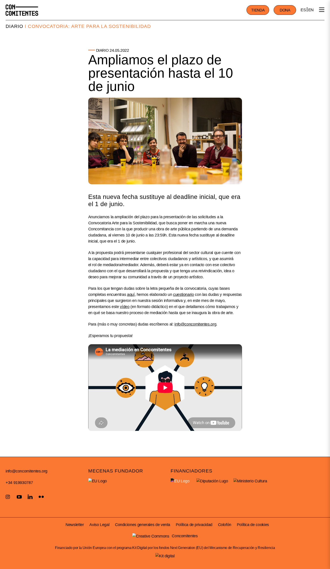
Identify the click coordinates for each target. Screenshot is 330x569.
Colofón (224, 524)
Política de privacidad (194, 524)
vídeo (124, 306)
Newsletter (75, 524)
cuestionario (183, 294)
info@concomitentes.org (26, 471)
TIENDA (257, 10)
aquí (131, 294)
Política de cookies (253, 524)
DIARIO (14, 26)
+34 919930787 (19, 482)
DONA (285, 10)
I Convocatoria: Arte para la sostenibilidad (88, 26)
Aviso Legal (99, 524)
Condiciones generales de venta (142, 524)
